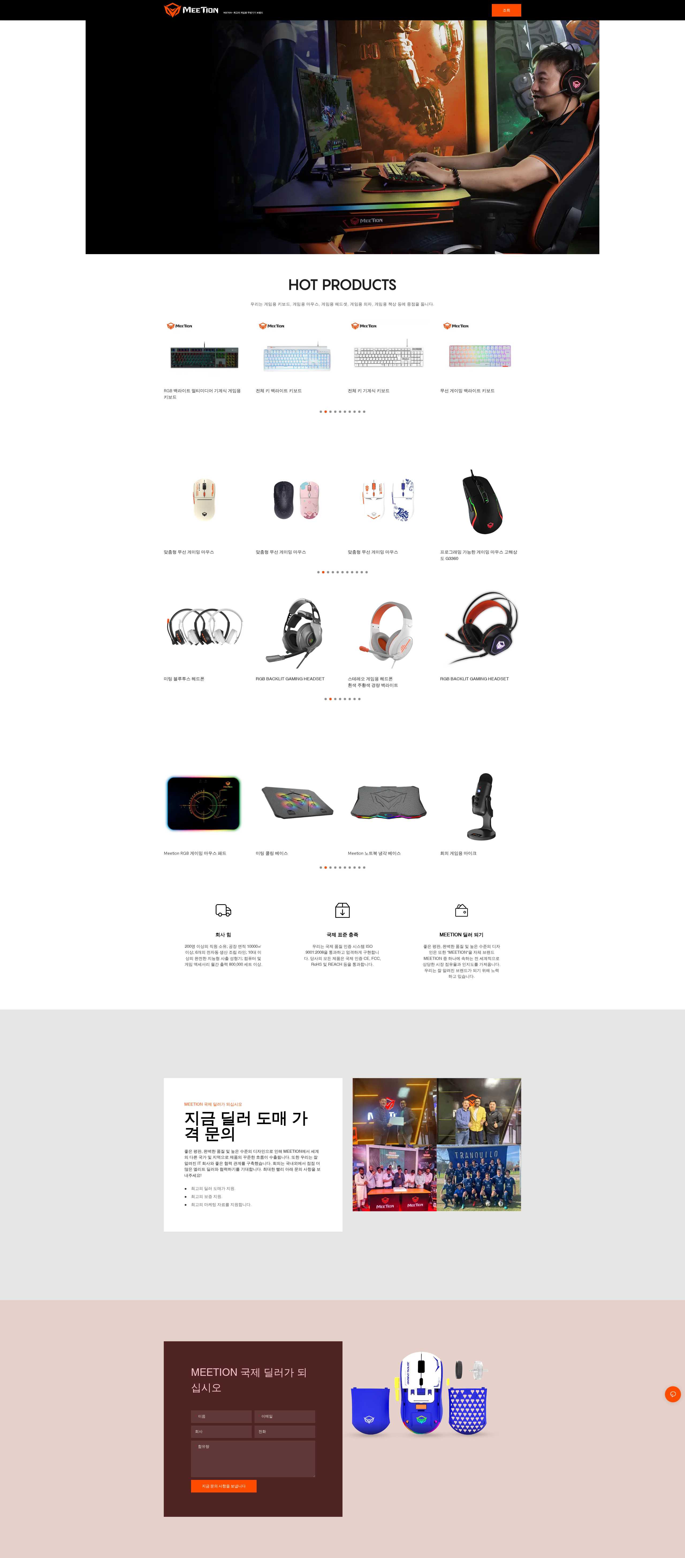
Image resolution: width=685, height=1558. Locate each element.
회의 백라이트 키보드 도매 (465, 390)
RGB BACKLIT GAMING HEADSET (198, 678)
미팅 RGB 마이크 (456, 853)
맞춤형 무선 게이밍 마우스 (189, 551)
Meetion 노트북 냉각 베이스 (282, 853)
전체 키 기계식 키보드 (277, 390)
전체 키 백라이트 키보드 (187, 390)
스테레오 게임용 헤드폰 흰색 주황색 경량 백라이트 (281, 682)
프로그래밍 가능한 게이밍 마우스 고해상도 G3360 (386, 555)
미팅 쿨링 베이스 (180, 853)
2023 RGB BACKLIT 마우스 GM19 (473, 551)
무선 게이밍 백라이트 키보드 (375, 390)
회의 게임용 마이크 (366, 853)
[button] (321, 412)
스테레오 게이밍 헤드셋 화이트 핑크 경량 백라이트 (479, 682)
